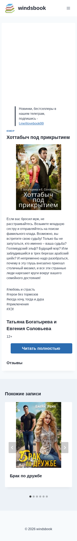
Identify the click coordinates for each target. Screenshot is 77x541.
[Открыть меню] (68, 8)
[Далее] (64, 447)
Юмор (10, 131)
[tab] (30, 497)
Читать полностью (41, 348)
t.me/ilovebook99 (31, 123)
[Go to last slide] (12, 447)
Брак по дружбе (26, 476)
